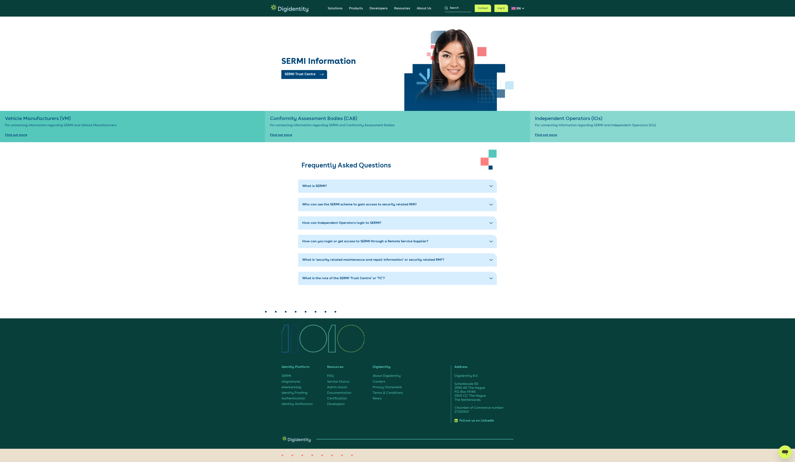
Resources (402, 8)
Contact (483, 8)
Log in (501, 8)
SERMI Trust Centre (300, 74)
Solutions (335, 8)
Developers (379, 8)
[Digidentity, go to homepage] (289, 8)
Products (356, 8)
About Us (424, 8)
